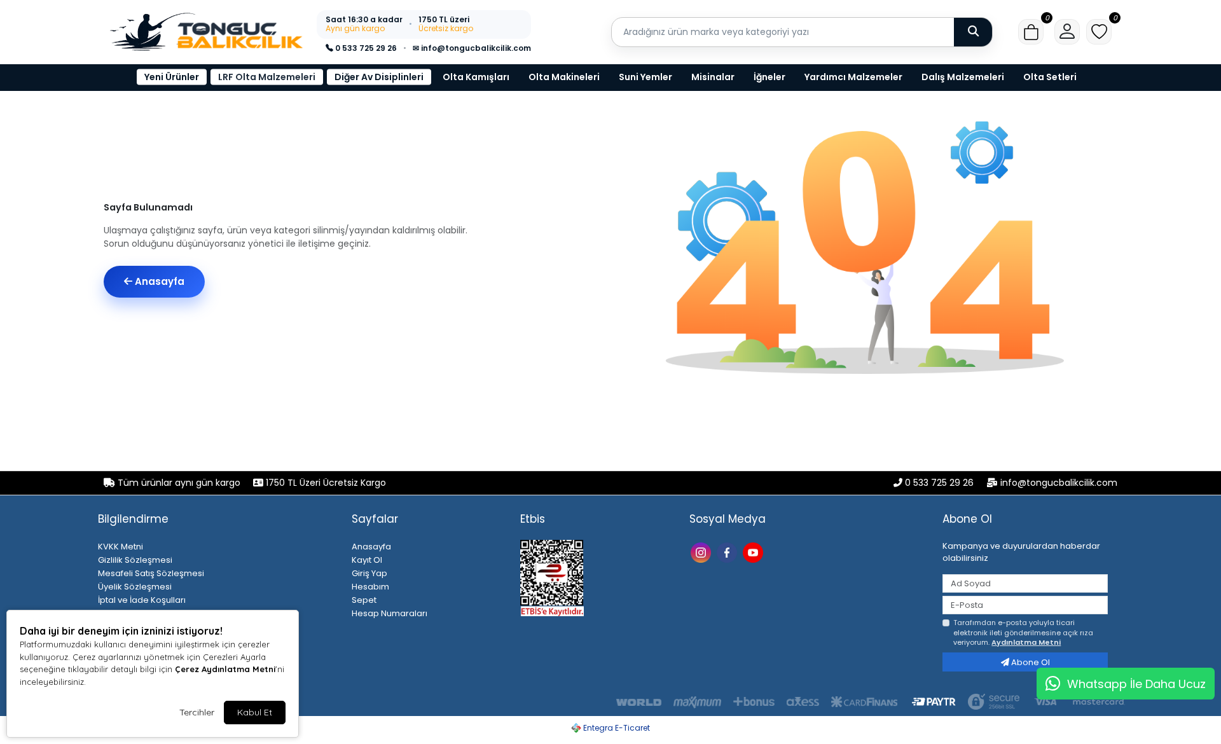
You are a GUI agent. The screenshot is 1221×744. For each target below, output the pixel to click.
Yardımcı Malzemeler (853, 77)
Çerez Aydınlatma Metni (225, 669)
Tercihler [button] (196, 712)
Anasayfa (158, 281)
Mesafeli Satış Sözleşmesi (151, 573)
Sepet (364, 600)
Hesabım (370, 587)
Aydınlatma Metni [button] (1026, 642)
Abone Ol (1029, 662)
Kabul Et (254, 712)
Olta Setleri (1050, 77)
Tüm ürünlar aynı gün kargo (179, 482)
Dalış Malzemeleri (962, 77)
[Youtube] (755, 552)
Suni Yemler (645, 77)
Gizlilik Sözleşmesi (135, 560)
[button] (1031, 32)
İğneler (769, 77)
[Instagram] (702, 552)
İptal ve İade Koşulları (142, 600)
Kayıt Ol (367, 560)
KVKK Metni (120, 547)
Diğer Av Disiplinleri (379, 77)
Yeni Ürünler (171, 77)
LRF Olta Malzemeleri (266, 77)
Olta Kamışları (476, 77)
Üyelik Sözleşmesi (135, 587)
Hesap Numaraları (389, 613)
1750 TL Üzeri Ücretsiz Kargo (324, 482)
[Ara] (973, 32)
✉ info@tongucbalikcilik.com (472, 48)
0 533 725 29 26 (365, 48)
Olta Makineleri (564, 77)
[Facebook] (728, 552)
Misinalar (713, 77)
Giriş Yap (369, 573)
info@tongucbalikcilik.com (1058, 482)
